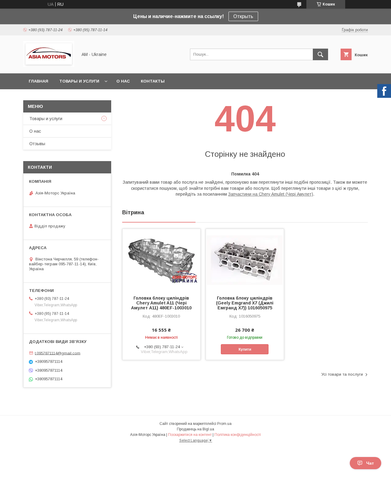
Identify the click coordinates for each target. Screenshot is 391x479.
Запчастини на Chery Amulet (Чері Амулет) (270, 194)
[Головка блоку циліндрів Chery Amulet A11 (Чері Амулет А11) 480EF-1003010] (161, 259)
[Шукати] (320, 54)
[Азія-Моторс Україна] (48, 65)
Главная (38, 81)
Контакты (153, 81)
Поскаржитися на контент (190, 435)
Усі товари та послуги (342, 374)
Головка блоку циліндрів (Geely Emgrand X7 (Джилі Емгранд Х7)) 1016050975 (244, 303)
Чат (370, 463)
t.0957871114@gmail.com (57, 353)
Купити (245, 349)
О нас (123, 81)
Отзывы (37, 143)
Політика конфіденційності (237, 435)
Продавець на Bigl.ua (195, 429)
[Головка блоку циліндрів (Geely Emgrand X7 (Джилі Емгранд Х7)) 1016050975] (245, 259)
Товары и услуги (79, 81)
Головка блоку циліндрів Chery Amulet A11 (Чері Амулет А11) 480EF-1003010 (161, 303)
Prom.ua (224, 424)
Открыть (243, 16)
